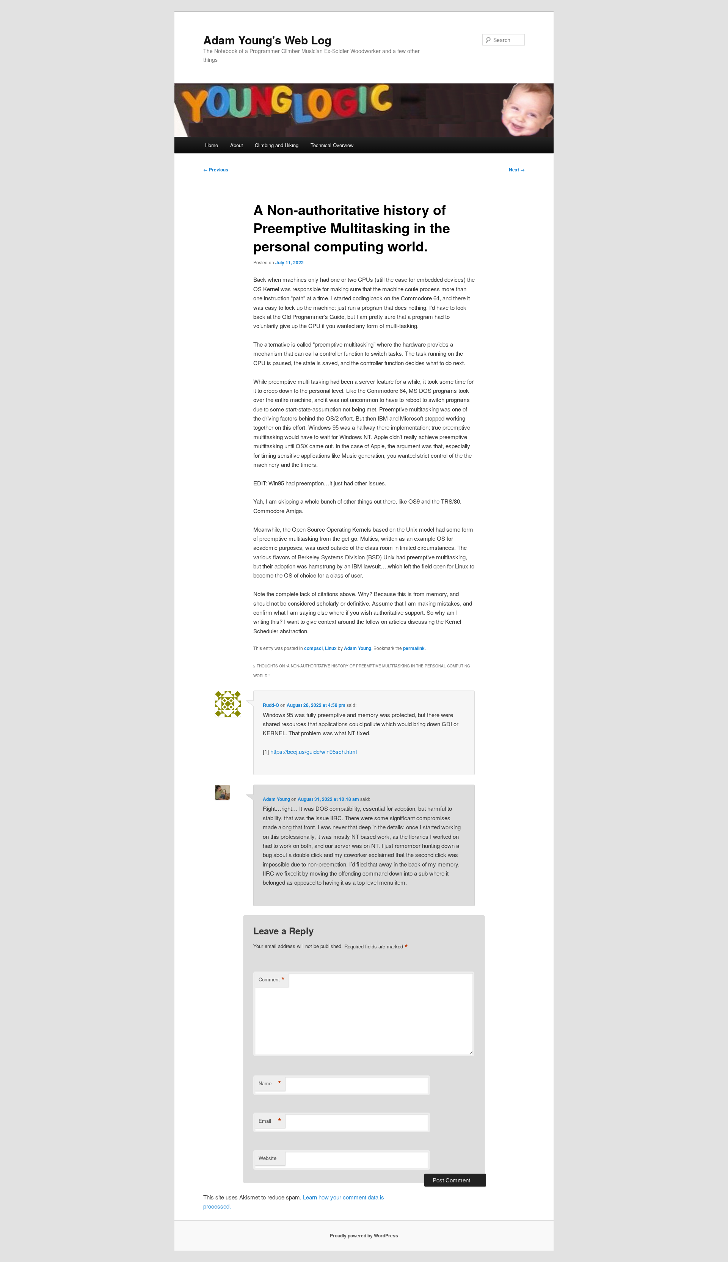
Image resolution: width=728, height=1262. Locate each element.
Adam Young (357, 648)
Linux (331, 648)
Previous (215, 169)
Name (270, 1083)
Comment (272, 979)
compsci (313, 648)
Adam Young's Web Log (267, 39)
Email (270, 1121)
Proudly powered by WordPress (364, 1235)
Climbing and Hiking (276, 145)
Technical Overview (332, 145)
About (236, 145)
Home (211, 145)
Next (517, 169)
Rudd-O (271, 705)
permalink (414, 648)
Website (267, 1158)
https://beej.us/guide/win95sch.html (313, 751)
